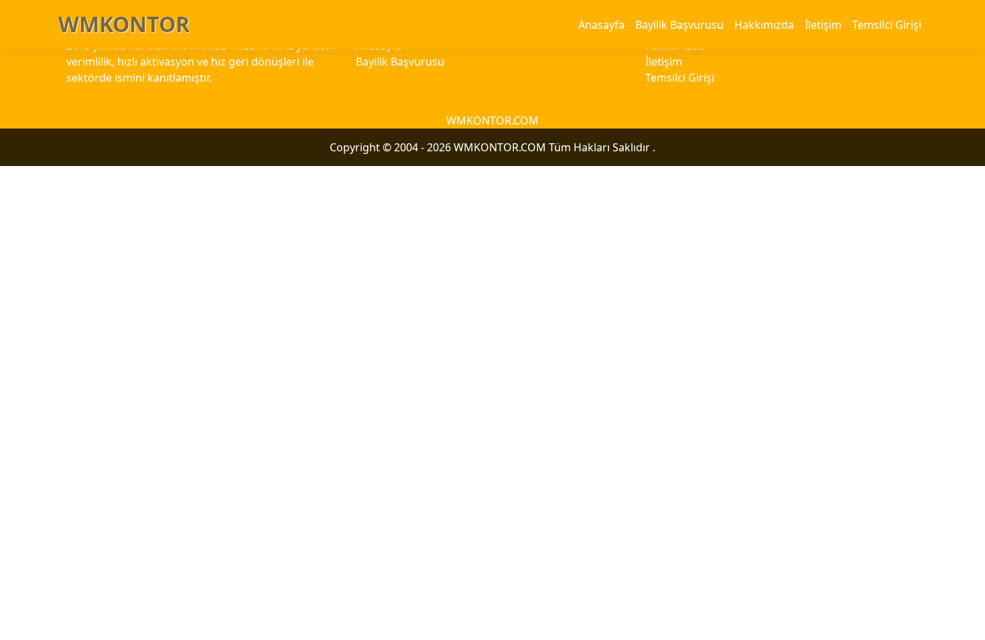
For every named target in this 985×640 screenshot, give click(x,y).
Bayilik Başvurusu (679, 24)
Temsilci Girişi (886, 24)
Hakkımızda (764, 24)
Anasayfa (601, 24)
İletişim (823, 24)
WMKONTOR (124, 23)
